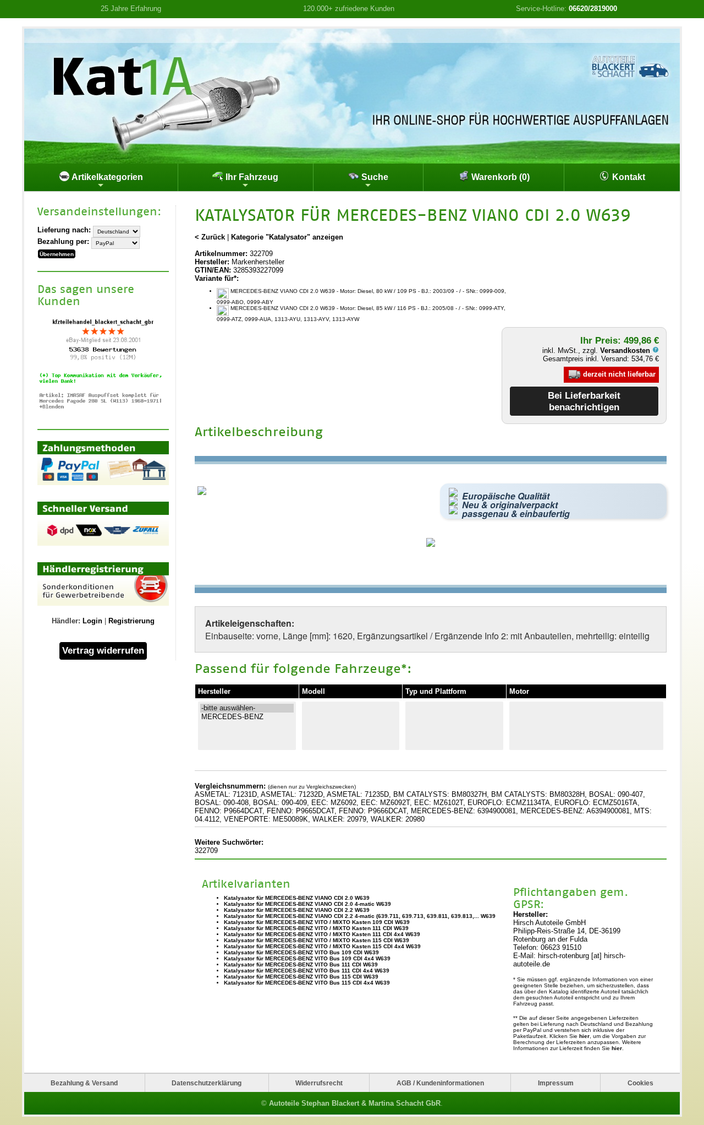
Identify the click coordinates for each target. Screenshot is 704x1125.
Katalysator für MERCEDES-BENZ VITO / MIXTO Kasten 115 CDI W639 (316, 940)
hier (584, 1036)
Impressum (556, 1082)
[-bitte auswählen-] (247, 708)
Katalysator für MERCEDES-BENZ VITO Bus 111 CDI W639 (301, 964)
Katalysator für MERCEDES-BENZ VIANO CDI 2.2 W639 (297, 910)
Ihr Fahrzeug (250, 177)
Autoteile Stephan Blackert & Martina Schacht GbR (355, 1103)
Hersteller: (212, 262)
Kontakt (627, 177)
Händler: (66, 621)
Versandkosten (626, 350)
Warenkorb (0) (499, 177)
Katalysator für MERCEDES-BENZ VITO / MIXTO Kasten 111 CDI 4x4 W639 (322, 934)
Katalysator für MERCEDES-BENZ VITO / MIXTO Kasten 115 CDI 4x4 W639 (322, 946)
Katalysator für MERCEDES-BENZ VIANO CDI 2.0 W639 (297, 898)
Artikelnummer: (221, 253)
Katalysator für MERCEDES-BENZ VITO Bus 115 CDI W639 (301, 977)
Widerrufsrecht (319, 1082)
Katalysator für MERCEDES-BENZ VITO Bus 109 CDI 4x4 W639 (307, 958)
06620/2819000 (593, 8)
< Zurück (210, 237)
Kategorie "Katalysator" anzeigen (287, 237)
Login (92, 621)
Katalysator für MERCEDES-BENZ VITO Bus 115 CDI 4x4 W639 (307, 983)
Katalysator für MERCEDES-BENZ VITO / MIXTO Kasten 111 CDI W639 (316, 928)
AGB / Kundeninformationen (440, 1082)
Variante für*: (217, 278)
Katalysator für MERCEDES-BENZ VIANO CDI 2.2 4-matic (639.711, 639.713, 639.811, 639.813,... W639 (360, 916)
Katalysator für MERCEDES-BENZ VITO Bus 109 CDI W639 (301, 952)
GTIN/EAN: (213, 270)
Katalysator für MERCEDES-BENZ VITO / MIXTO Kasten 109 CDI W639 (317, 922)
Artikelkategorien (106, 177)
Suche (373, 177)
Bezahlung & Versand (84, 1082)
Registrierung (131, 621)
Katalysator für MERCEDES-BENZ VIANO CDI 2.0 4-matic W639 (307, 904)
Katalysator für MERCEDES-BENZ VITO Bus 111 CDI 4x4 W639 (306, 971)
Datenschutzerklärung (206, 1082)
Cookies (640, 1082)
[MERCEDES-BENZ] (247, 717)
